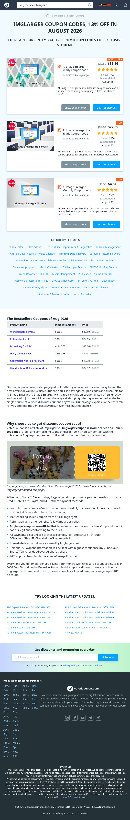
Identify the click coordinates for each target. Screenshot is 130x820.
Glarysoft (16, 721)
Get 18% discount (106, 224)
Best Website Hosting (26, 694)
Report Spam (35, 690)
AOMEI (16, 707)
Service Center (26, 699)
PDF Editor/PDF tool (88, 280)
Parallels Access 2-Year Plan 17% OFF (86, 627)
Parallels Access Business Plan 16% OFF (29, 632)
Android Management (108, 247)
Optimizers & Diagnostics (77, 247)
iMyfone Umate (6, 734)
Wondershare (16, 703)
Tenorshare (16, 694)
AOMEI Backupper (6, 729)
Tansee (16, 738)
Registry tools (73, 287)
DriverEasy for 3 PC (21, 346)
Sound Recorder (103, 274)
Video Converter (105, 260)
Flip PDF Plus (6, 742)
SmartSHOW (6, 725)
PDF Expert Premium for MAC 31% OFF (28, 607)
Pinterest (98, 718)
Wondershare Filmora (22, 331)
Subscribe (108, 657)
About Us (26, 685)
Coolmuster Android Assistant (27, 360)
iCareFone (6, 703)
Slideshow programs (24, 267)
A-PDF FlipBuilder (16, 756)
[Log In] (126, 5)
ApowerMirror (6, 756)
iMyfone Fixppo (6, 751)
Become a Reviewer (35, 707)
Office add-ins (34, 247)
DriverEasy (6, 690)
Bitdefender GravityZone (6, 699)
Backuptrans (16, 729)
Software (57, 287)
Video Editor (16, 247)
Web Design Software (96, 287)
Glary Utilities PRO (20, 353)
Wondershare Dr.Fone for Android (29, 368)
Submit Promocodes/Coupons (35, 703)
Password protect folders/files (31, 280)
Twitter (90, 718)
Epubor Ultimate (6, 747)
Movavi (16, 690)
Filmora (6, 685)
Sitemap (35, 694)
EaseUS (16, 699)
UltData (6, 707)
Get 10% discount (106, 164)
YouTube (82, 718)
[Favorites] (117, 5)
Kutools (16, 685)
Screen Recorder (27, 274)
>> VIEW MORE (73, 632)
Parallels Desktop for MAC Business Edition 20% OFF (94, 612)
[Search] (89, 5)
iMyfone (16, 716)
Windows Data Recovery (72, 253)
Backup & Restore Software (105, 253)
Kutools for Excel (19, 339)
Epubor (16, 747)
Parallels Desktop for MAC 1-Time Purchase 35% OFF (94, 617)
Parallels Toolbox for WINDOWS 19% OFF (88, 622)
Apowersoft (16, 751)
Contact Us (26, 707)
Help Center (35, 685)
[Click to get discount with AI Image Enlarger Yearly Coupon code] (30, 86)
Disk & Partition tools (81, 260)
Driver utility (53, 247)
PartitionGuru (6, 721)
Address (26, 703)
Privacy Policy (70, 665)
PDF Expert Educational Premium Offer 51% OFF (92, 607)
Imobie (16, 734)
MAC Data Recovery (62, 280)
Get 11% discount (106, 107)
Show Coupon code (75, 107)
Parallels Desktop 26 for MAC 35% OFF (28, 617)
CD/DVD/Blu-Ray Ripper (35, 287)
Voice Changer (47, 253)
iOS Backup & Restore (74, 267)
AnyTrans (6, 716)
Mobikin (16, 742)
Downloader (109, 280)
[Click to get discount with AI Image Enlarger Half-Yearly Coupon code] (30, 146)
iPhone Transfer (57, 260)
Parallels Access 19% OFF (21, 627)
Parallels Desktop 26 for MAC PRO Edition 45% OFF (35, 612)
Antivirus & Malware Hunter (55, 294)
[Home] (48, 16)
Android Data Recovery (23, 253)
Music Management (63, 274)
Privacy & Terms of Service (72, 797)
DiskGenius (6, 738)
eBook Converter (49, 267)
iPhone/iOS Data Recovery (30, 260)
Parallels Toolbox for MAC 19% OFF (26, 622)
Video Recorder (82, 294)
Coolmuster (6, 694)
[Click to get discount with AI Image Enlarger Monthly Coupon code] (30, 204)
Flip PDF (44, 274)
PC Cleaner (84, 274)
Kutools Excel (6, 712)
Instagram (67, 718)
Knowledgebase (35, 699)
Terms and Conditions (93, 665)
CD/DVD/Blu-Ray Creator (103, 267)
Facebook (75, 718)
